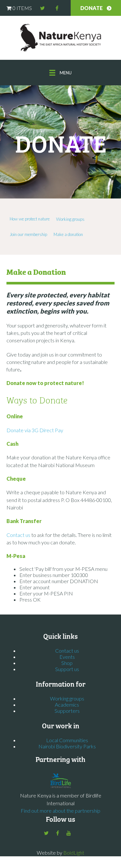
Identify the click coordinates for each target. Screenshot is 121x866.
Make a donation (68, 234)
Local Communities (67, 740)
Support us (67, 669)
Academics (67, 704)
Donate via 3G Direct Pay (34, 430)
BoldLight (73, 853)
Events (67, 657)
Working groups (70, 219)
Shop (67, 663)
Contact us (18, 535)
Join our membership (28, 234)
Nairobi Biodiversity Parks (67, 746)
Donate (91, 8)
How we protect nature (30, 218)
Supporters (67, 711)
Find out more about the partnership (60, 810)
